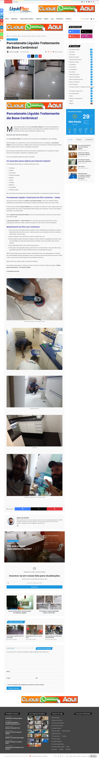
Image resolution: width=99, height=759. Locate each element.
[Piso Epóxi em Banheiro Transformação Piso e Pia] (30, 718)
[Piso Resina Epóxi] (38, 740)
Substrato (61, 749)
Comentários (89, 139)
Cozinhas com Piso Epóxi (57, 720)
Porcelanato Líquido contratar (58, 746)
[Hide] (0, 40)
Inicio (7, 19)
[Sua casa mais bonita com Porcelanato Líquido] (72, 147)
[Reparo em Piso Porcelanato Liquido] (45, 718)
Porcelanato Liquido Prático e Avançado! (15, 636)
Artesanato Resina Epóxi (75, 59)
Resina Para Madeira (74, 77)
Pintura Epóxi (72, 67)
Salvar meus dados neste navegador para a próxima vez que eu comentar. (26, 684)
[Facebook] (1, 10)
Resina (68, 746)
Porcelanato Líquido (16, 36)
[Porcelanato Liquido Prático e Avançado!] (15, 630)
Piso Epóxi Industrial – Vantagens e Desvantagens (81, 86)
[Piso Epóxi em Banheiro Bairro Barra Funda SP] (45, 727)
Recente (79, 139)
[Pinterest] (1, 20)
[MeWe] (1, 27)
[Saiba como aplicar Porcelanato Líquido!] (72, 155)
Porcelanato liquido (26, 19)
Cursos (46, 19)
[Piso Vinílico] (72, 169)
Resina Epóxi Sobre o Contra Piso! (34, 636)
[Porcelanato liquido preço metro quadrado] (72, 162)
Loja (52, 19)
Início (9, 36)
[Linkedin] (1, 17)
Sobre (70, 756)
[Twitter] (1, 13)
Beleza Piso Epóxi (55, 717)
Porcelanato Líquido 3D (57, 741)
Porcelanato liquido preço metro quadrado (84, 160)
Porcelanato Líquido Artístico (58, 744)
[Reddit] (1, 23)
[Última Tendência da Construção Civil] (30, 735)
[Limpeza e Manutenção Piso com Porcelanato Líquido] (45, 731)
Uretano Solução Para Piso (76, 79)
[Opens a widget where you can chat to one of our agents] (93, 756)
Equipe (74, 756)
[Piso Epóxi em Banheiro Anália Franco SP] (30, 727)
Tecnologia (83, 756)
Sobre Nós (14, 19)
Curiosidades (72, 64)
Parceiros (59, 19)
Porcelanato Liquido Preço (76, 91)
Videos (71, 96)
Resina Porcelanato (74, 57)
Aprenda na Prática (74, 62)
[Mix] (1, 30)
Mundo (79, 756)
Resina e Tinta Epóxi (74, 82)
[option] (34, 546)
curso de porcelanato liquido (58, 722)
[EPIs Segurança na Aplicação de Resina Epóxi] (53, 630)
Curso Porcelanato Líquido (57, 725)
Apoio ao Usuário (13, 51)
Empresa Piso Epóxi (56, 730)
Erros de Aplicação (74, 93)
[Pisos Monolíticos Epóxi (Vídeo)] (30, 745)
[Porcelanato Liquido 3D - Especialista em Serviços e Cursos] (18, 10)
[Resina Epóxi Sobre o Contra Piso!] (34, 630)
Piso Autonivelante (56, 736)
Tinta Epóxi (68, 749)
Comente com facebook (20, 648)
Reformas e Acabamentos (75, 98)
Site (37, 678)
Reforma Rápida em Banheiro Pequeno (22, 1)
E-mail (9, 678)
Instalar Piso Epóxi (66, 730)
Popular (70, 139)
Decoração (72, 54)
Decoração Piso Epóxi (56, 728)
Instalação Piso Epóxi (56, 733)
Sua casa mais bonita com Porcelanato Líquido (84, 147)
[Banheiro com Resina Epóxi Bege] (30, 722)
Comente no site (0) (11, 648)
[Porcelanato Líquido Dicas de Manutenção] (38, 731)
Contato (68, 19)
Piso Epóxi (71, 52)
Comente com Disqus (30, 648)
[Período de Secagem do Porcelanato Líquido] (38, 745)
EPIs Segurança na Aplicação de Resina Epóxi (53, 636)
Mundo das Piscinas (74, 74)
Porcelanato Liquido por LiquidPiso (39, 756)
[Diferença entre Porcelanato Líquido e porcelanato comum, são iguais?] (72, 176)
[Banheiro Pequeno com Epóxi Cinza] (38, 722)
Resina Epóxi (54, 749)
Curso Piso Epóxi (73, 84)
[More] (1, 37)
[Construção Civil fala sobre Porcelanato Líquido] (30, 740)
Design (71, 101)
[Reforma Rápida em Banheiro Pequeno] (38, 727)
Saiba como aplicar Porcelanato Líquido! (84, 153)
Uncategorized (73, 69)
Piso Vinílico (72, 72)
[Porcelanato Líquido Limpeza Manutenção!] (30, 731)
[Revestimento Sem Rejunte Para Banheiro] (45, 722)
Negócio (71, 103)
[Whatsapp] (1, 34)
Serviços (39, 19)
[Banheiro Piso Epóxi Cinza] (38, 718)
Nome (8, 671)
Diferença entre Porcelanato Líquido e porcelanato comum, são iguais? (84, 176)
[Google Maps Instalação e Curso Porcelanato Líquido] (45, 735)
